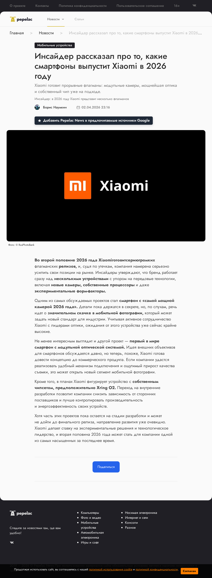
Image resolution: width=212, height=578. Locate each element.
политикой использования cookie (110, 569)
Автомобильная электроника (92, 535)
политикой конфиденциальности (157, 569)
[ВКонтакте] (197, 5)
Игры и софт (90, 542)
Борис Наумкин (55, 107)
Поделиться (106, 466)
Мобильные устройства (54, 45)
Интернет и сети (136, 517)
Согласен (189, 571)
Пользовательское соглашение (140, 5)
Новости (53, 19)
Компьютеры (90, 512)
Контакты (42, 5)
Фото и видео (91, 517)
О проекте (17, 5)
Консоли (131, 522)
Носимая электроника (141, 512)
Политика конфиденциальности (83, 5)
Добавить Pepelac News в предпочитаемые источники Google (96, 120)
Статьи (79, 19)
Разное (130, 527)
